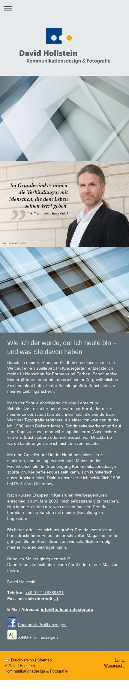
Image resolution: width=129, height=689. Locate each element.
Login (119, 660)
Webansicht (114, 665)
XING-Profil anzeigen (38, 637)
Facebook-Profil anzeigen (42, 624)
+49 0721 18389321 (44, 592)
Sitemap (44, 660)
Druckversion (22, 660)
